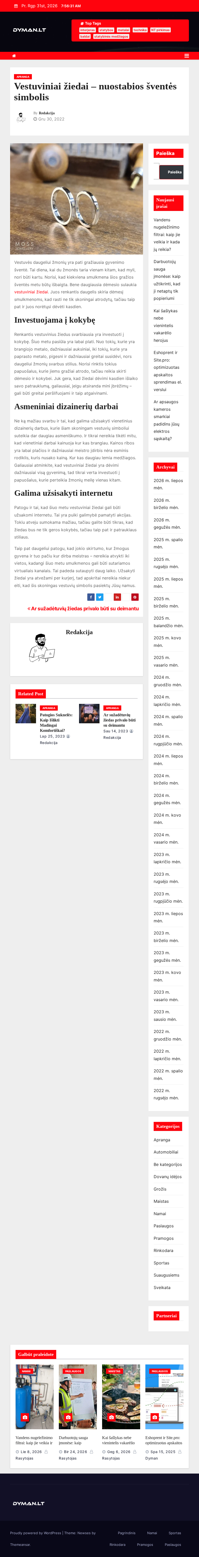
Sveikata (162, 1287)
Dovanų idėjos (168, 1176)
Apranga (23, 76)
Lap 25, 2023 (52, 736)
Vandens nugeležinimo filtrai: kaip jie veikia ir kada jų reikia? (167, 234)
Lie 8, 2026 (31, 1451)
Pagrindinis (127, 1533)
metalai (123, 30)
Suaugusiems (166, 1275)
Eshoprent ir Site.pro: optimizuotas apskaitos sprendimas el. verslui (163, 1442)
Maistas (161, 1201)
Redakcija (47, 113)
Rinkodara (163, 1250)
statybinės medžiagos (111, 36)
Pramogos (164, 1238)
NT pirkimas (160, 30)
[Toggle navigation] (186, 55)
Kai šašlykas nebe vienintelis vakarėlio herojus (165, 325)
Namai (160, 1213)
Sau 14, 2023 (115, 731)
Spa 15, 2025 (163, 1451)
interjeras (87, 30)
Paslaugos (164, 1225)
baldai (85, 36)
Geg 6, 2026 (119, 1451)
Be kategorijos (168, 1164)
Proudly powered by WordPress (36, 1533)
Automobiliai (166, 1152)
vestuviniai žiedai (31, 291)
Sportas (161, 1262)
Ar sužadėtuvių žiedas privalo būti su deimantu (84, 608)
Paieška (165, 153)
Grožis (160, 1189)
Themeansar (20, 1544)
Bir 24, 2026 (75, 1451)
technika (140, 30)
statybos (106, 30)
